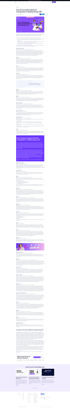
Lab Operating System (30, 394)
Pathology (35, 398)
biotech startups (31, 43)
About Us (23, 395)
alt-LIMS (29, 396)
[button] (19, 2)
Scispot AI (29, 402)
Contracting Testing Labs (36, 396)
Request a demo (19, 159)
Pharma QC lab (35, 401)
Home (23, 394)
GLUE (28, 395)
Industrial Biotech (35, 400)
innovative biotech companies (26, 45)
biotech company (22, 239)
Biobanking (35, 399)
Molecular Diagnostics (36, 397)
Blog (22, 396)
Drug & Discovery (35, 394)
